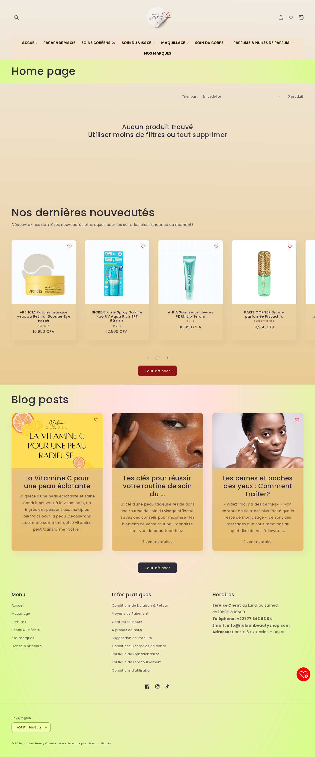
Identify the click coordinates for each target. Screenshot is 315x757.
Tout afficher (157, 370)
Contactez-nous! (127, 622)
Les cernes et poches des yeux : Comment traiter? (258, 486)
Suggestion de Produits (132, 638)
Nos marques (23, 638)
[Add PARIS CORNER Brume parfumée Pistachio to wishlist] (290, 246)
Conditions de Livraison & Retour (140, 605)
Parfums (19, 622)
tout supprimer (202, 135)
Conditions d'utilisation (132, 670)
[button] (17, 17)
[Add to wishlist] (96, 419)
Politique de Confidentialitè (135, 654)
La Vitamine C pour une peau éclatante (57, 482)
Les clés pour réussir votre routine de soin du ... (157, 486)
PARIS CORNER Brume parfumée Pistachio (264, 314)
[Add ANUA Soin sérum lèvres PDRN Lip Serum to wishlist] (216, 246)
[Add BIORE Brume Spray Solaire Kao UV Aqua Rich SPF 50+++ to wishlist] (143, 246)
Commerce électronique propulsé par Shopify (78, 743)
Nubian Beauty (34, 743)
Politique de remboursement (137, 662)
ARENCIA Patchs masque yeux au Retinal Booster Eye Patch (43, 316)
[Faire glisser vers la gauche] (147, 358)
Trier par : (190, 96)
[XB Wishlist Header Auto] (291, 17)
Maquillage (21, 613)
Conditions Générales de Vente (139, 646)
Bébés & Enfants (26, 630)
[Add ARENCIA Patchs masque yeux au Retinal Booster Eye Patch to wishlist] (69, 246)
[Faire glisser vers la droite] (168, 358)
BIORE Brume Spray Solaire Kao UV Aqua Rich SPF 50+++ (117, 316)
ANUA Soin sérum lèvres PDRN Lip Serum (190, 314)
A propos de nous (127, 630)
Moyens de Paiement (130, 613)
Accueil (18, 605)
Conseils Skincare (27, 646)
